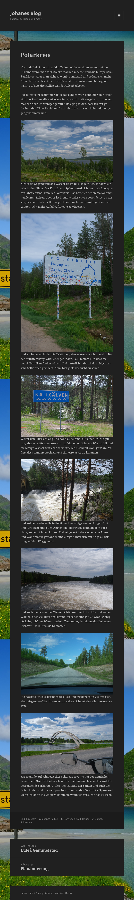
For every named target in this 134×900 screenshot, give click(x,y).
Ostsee (98, 818)
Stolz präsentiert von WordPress (54, 893)
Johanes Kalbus (50, 818)
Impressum (27, 893)
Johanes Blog (25, 13)
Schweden (26, 822)
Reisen (86, 818)
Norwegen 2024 (72, 818)
